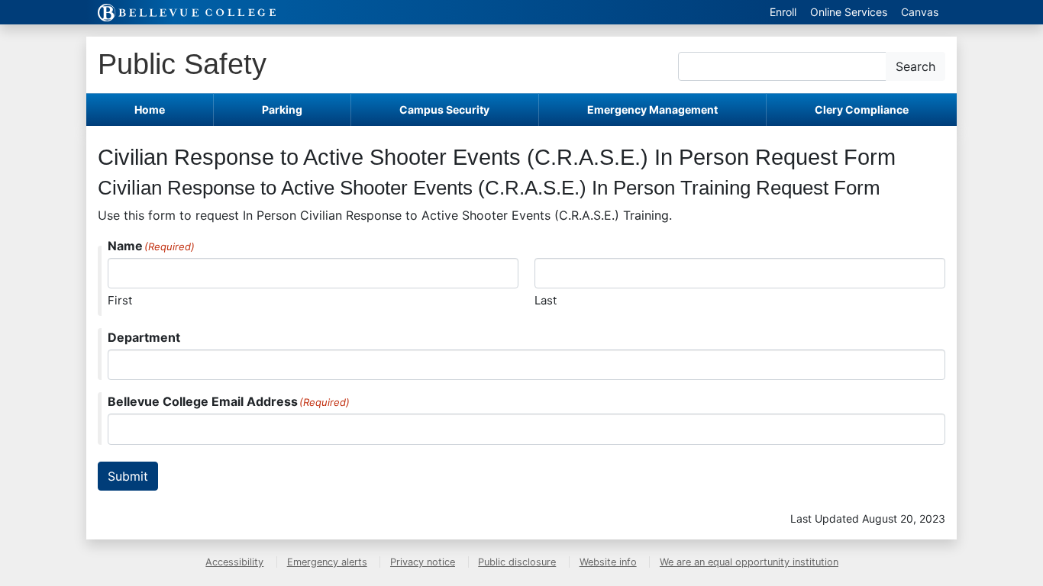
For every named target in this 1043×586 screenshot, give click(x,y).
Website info (608, 562)
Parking (282, 109)
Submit (128, 476)
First (120, 300)
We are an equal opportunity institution (749, 562)
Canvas (919, 11)
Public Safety (182, 63)
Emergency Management (652, 109)
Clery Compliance (862, 109)
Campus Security (444, 109)
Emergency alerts (327, 562)
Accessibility (234, 562)
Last (545, 300)
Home (149, 109)
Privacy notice (422, 562)
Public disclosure (517, 562)
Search (915, 66)
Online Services (848, 11)
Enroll (783, 11)
